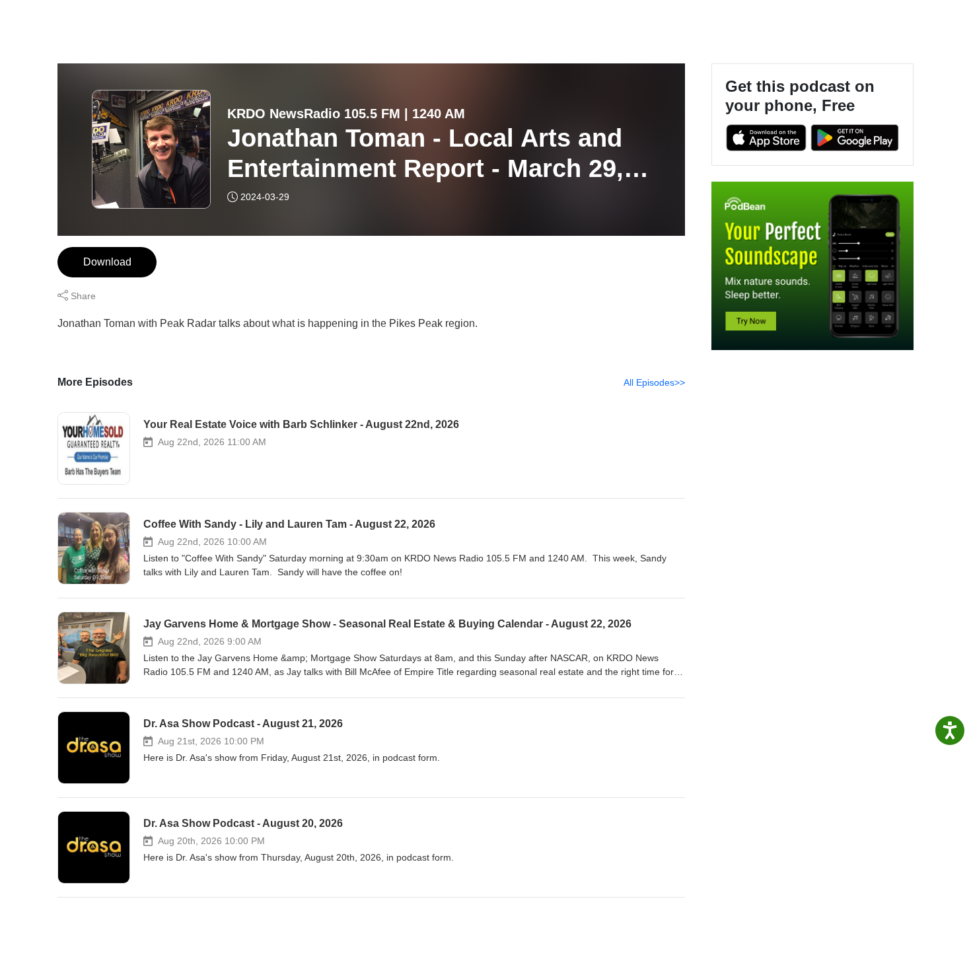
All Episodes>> (654, 382)
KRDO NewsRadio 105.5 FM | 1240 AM (346, 113)
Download (107, 261)
